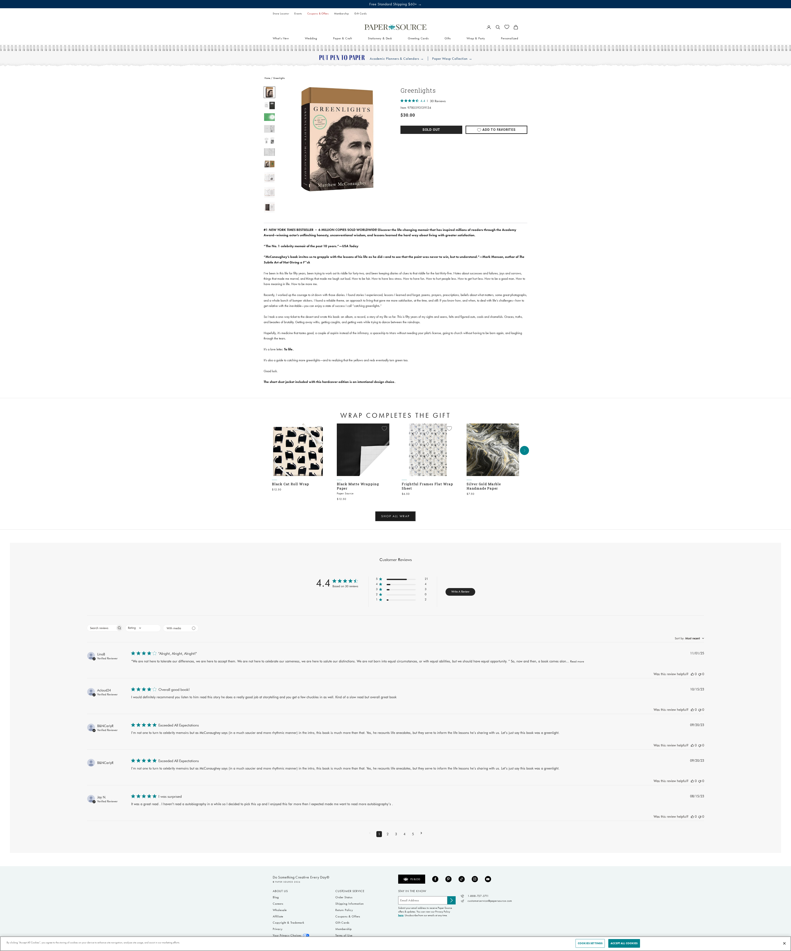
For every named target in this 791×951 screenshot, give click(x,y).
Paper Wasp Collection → (452, 59)
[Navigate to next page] (421, 834)
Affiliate (278, 916)
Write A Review (460, 591)
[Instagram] (475, 879)
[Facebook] (435, 879)
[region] (338, 139)
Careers (278, 903)
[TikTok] (462, 879)
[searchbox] (101, 628)
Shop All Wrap (395, 516)
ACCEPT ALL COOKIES (624, 943)
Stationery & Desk (380, 38)
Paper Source (345, 493)
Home (267, 78)
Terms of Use (343, 935)
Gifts (448, 38)
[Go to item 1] (269, 92)
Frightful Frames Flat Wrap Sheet (427, 486)
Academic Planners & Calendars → (397, 59)
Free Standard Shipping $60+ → (395, 4)
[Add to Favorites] (319, 428)
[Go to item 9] (269, 192)
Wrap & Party (476, 38)
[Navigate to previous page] (369, 834)
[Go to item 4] (269, 129)
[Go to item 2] (269, 105)
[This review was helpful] (692, 674)
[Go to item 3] (269, 117)
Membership (341, 13)
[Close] (784, 943)
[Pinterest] (448, 879)
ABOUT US (280, 891)
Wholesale (280, 910)
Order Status (343, 897)
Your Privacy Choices (287, 935)
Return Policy (344, 910)
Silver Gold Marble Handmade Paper (484, 486)
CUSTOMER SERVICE (349, 891)
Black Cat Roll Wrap (290, 484)
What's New (281, 38)
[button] (402, 579)
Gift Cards (360, 13)
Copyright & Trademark (288, 922)
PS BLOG (415, 879)
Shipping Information (349, 903)
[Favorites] (506, 27)
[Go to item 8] (269, 177)
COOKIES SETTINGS (590, 943)
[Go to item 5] (269, 140)
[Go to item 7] (269, 164)
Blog (276, 897)
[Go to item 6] (269, 152)
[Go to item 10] (269, 207)
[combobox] (143, 628)
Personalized (509, 38)
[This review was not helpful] (699, 674)
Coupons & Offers (318, 13)
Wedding (311, 38)
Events (298, 13)
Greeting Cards (418, 38)
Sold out (431, 130)
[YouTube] (488, 879)
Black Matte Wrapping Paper (358, 486)
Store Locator (281, 13)
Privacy (278, 929)
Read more (577, 661)
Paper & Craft (342, 38)
